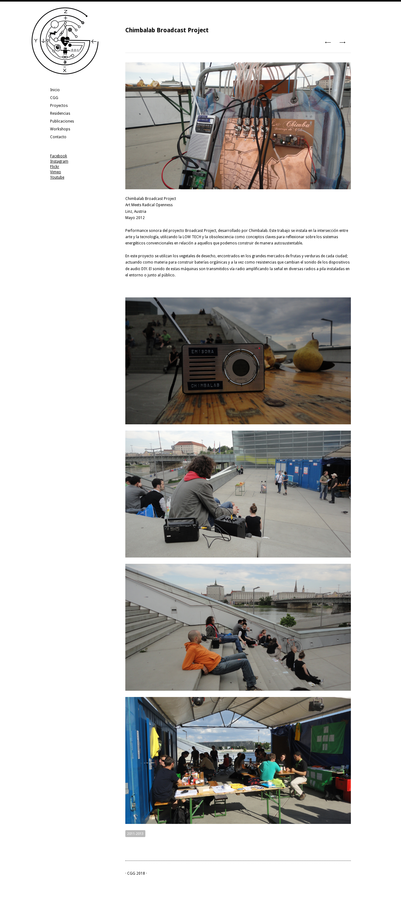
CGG (54, 98)
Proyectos (59, 105)
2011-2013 (135, 834)
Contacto (58, 137)
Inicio (55, 90)
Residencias (60, 113)
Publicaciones (62, 121)
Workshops (60, 129)
